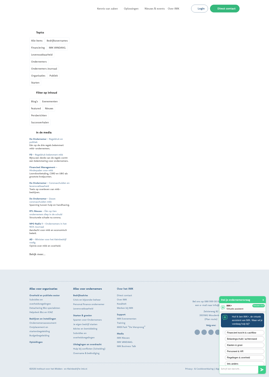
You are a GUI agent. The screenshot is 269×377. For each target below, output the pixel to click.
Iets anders (232, 363)
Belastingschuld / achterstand (242, 339)
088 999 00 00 (212, 301)
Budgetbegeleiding (39, 335)
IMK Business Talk (126, 346)
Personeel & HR (235, 351)
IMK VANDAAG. (57, 47)
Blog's (34, 101)
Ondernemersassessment (42, 322)
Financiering (38, 47)
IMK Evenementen (126, 318)
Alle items (36, 40)
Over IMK (122, 299)
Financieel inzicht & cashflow (241, 332)
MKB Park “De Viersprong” (131, 327)
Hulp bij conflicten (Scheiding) (89, 348)
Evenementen (50, 101)
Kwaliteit (121, 303)
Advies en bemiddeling (85, 328)
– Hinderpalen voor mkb (43, 169)
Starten (35, 82)
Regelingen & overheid (238, 357)
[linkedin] (197, 332)
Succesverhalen (40, 122)
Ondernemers (39, 61)
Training (121, 322)
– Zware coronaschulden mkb (42, 200)
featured (36, 108)
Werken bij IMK (125, 307)
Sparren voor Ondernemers (87, 319)
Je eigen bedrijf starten (85, 324)
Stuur (262, 370)
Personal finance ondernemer (88, 304)
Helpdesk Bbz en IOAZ (41, 312)
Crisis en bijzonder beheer (87, 299)
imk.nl (84, 368)
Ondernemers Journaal (44, 68)
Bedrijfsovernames (57, 40)
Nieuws (49, 108)
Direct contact (124, 295)
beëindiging (93, 353)
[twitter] (211, 332)
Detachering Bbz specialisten (44, 307)
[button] (186, 9)
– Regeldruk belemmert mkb (46, 154)
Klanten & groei (234, 345)
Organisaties (38, 75)
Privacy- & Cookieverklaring (199, 368)
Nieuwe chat (258, 306)
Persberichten (39, 115)
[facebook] (204, 332)
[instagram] (217, 332)
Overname (78, 353)
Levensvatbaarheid (41, 54)
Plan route (211, 319)
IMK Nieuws (123, 337)
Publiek (54, 75)
